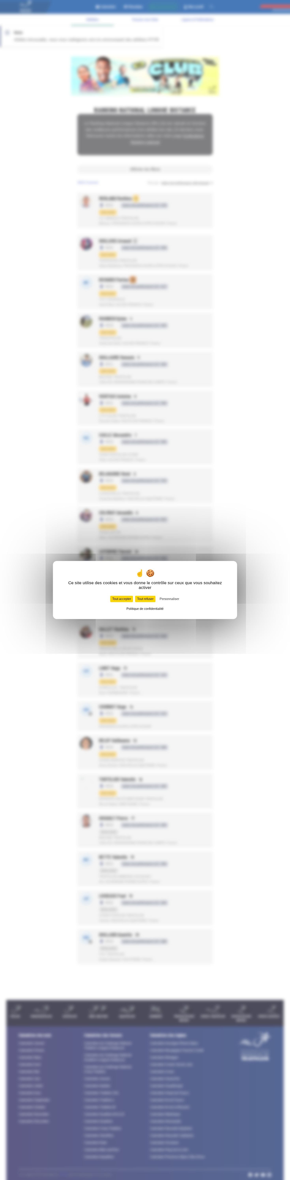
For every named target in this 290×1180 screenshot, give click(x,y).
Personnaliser (169, 599)
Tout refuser (145, 599)
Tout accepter (121, 599)
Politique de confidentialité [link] (145, 608)
